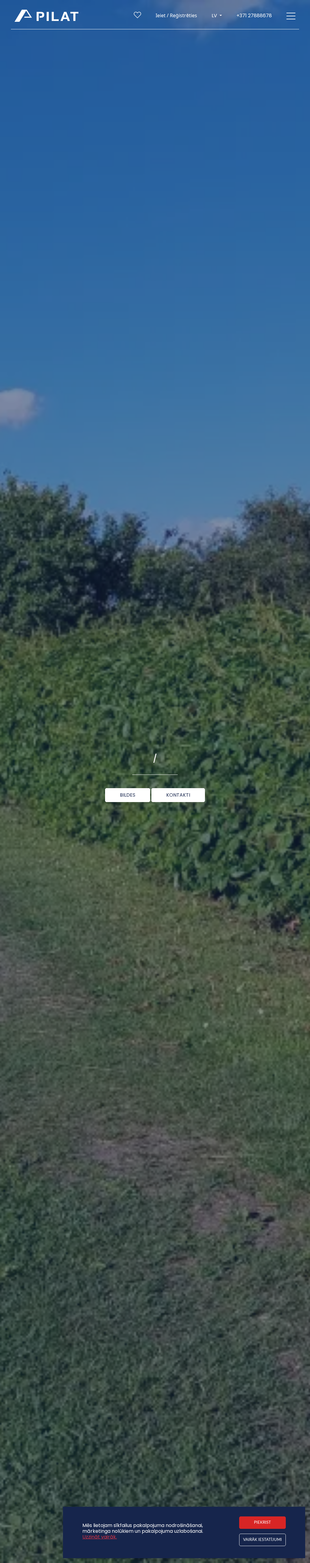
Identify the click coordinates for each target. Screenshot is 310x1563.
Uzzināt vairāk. (99, 1536)
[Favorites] (137, 16)
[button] (290, 16)
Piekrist (262, 1522)
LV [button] (215, 15)
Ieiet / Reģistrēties (176, 15)
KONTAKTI (178, 794)
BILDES (127, 794)
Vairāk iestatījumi (262, 1540)
